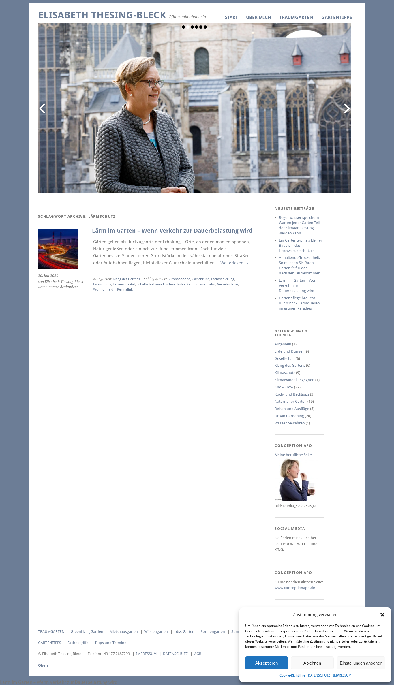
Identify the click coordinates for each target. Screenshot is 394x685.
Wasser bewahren (290, 423)
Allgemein (283, 344)
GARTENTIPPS (336, 17)
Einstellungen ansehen (361, 662)
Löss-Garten (184, 631)
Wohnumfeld (103, 289)
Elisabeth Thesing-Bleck (102, 15)
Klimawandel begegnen (294, 380)
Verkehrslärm (227, 284)
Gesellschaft (285, 358)
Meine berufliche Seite (293, 455)
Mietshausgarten (124, 631)
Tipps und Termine (110, 643)
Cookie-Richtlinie (292, 675)
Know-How (284, 387)
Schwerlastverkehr (180, 284)
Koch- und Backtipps (292, 394)
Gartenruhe (200, 279)
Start (231, 17)
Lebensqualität (124, 284)
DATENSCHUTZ (319, 675)
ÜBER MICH (258, 17)
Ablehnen (312, 662)
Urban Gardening (289, 416)
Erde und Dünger (289, 351)
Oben (43, 665)
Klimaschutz (285, 372)
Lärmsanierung (222, 279)
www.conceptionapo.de (295, 588)
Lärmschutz (102, 284)
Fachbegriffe (77, 643)
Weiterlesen (234, 263)
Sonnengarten (213, 631)
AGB (197, 654)
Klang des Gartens (126, 279)
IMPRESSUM (342, 675)
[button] (382, 615)
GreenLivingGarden (87, 631)
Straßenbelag (205, 284)
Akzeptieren (266, 662)
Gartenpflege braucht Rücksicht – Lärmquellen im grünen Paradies (299, 303)
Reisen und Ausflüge (292, 409)
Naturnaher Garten (291, 401)
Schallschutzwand (150, 284)
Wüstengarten (156, 631)
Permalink (125, 289)
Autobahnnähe (179, 279)
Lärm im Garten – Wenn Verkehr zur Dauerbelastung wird (172, 230)
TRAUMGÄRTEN (296, 17)
